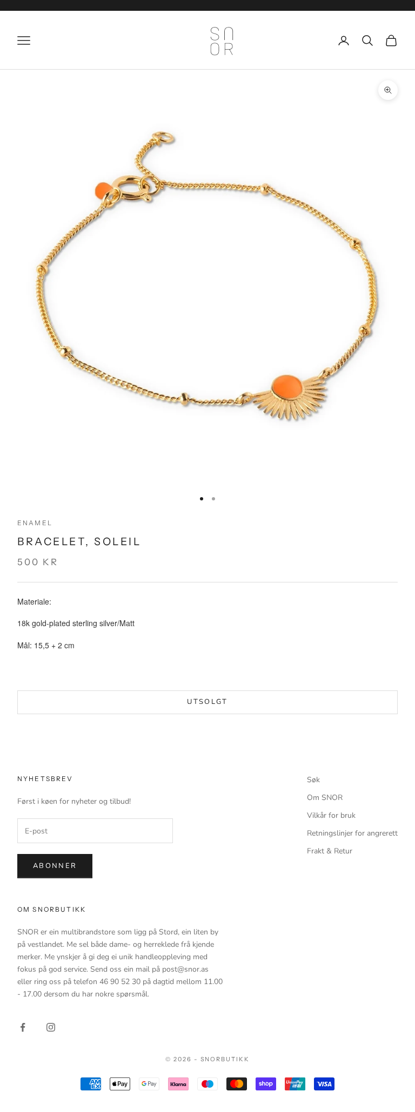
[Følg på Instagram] (50, 1027)
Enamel (34, 523)
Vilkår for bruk (331, 815)
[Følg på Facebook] (22, 1027)
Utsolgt (207, 702)
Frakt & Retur (329, 851)
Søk (313, 780)
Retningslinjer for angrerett (352, 833)
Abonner (55, 866)
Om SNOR (325, 797)
